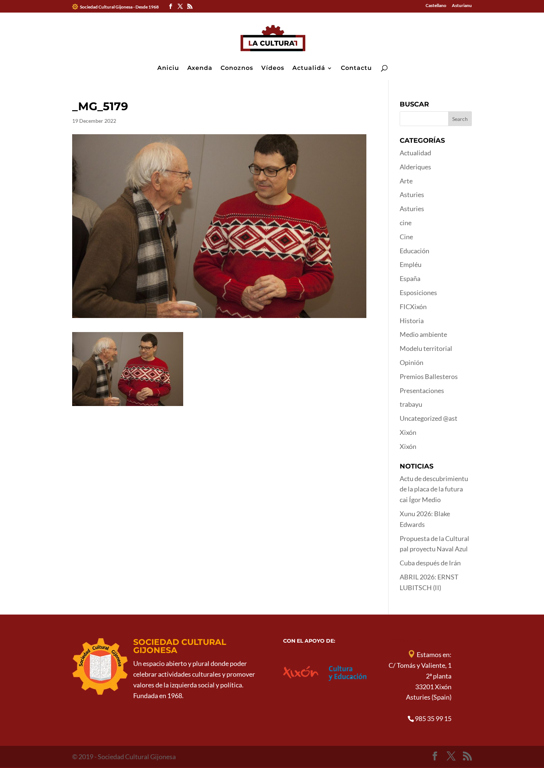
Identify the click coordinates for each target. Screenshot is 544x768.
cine (406, 223)
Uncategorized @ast (428, 418)
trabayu (411, 404)
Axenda (199, 68)
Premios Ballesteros (429, 376)
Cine (406, 237)
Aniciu (168, 68)
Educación (414, 251)
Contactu (356, 68)
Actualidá (308, 68)
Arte (406, 181)
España (410, 278)
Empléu (411, 264)
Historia (412, 321)
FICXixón (413, 306)
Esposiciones (418, 292)
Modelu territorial (426, 348)
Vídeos (272, 68)
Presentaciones (422, 390)
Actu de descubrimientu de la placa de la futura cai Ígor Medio (434, 489)
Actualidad (415, 153)
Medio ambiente (423, 334)
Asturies (412, 194)
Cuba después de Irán (430, 563)
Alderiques (415, 167)
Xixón (408, 432)
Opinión (411, 362)
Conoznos (237, 68)
